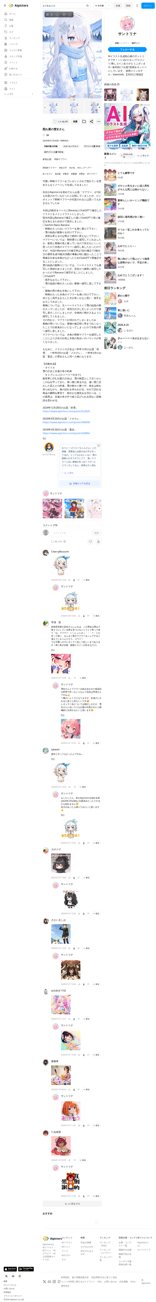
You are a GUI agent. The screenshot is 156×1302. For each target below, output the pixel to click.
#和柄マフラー (50, 167)
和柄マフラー (60, 159)
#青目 (66, 173)
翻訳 (44, 438)
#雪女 (82, 173)
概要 (5, 1281)
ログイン (148, 5)
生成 (118, 5)
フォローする (127, 49)
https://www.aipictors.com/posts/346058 (66, 422)
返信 (87, 580)
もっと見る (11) (72, 1203)
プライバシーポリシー (13, 1296)
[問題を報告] (78, 580)
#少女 (72, 167)
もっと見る (68, 473)
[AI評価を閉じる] (98, 445)
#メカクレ (48, 173)
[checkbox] (52, 541)
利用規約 (7, 1292)
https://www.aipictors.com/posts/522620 (66, 411)
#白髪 (58, 173)
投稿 (128, 5)
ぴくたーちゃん (10, 1285)
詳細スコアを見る (81, 483)
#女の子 (63, 167)
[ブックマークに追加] (84, 121)
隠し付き (58, 541)
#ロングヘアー (85, 167)
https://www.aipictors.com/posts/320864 (66, 433)
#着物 (74, 173)
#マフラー (92, 173)
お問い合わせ (9, 1288)
